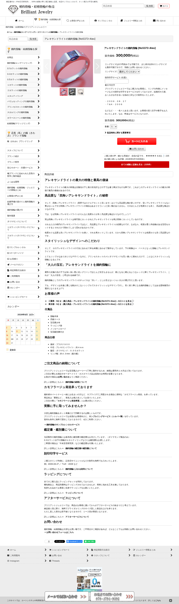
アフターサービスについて (77, 516)
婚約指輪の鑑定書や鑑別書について (81, 448)
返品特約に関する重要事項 (118, 132)
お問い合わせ (64, 377)
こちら (158, 600)
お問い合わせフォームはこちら (60, 532)
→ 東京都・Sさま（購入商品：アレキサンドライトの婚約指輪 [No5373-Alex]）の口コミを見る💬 (89, 304)
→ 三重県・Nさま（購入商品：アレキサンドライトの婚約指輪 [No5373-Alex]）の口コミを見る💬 (89, 301)
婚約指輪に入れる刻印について (79, 469)
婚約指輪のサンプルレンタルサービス (63, 424)
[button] (46, 66)
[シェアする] (49, 541)
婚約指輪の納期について (76, 382)
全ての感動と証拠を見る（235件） (136, 164)
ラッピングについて (74, 493)
